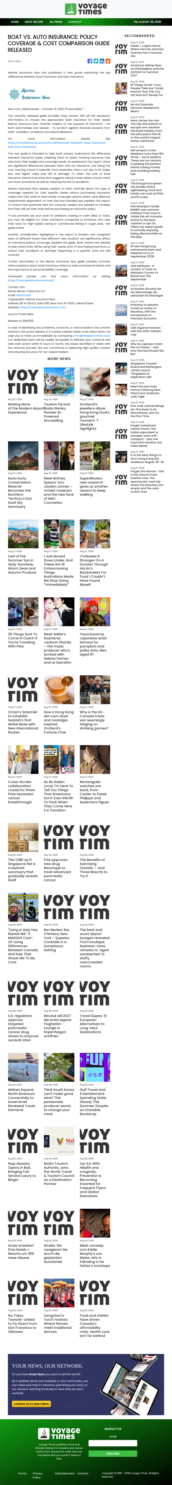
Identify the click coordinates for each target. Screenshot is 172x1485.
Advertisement (65, 1473)
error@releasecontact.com (91, 336)
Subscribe (112, 1453)
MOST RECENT (34, 22)
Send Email (23, 295)
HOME (15, 22)
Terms (22, 1473)
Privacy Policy (37, 1475)
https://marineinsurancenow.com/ (31, 280)
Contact (82, 1473)
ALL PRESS (56, 22)
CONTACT (75, 22)
